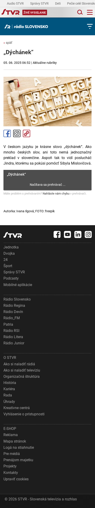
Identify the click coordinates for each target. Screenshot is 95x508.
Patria (8, 324)
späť (7, 42)
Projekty (10, 466)
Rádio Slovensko (17, 299)
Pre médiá (11, 454)
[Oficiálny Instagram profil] (88, 234)
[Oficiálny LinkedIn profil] (78, 234)
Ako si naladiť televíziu (21, 370)
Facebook (7, 133)
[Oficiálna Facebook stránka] (57, 234)
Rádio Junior (13, 343)
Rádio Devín (13, 312)
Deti (58, 3)
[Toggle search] (79, 12)
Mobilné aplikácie (17, 285)
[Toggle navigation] (90, 12)
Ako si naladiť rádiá (19, 364)
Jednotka (11, 247)
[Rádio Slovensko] (27, 26)
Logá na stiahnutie (18, 447)
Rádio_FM (11, 318)
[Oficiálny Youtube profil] (67, 234)
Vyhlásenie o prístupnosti (24, 414)
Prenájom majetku (18, 460)
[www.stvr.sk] (12, 235)
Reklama (10, 435)
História (9, 383)
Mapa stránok (14, 441)
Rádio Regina (14, 305)
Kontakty (10, 472)
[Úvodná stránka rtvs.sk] (10, 12)
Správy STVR (39, 3)
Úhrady (9, 401)
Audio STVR (15, 3)
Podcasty (11, 278)
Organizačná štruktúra (21, 376)
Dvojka (9, 253)
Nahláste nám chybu (56, 193)
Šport (7, 266)
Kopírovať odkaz (26, 133)
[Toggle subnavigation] (90, 26)
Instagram (17, 133)
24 (5, 259)
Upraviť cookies (16, 479)
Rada (7, 395)
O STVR (9, 357)
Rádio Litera (13, 337)
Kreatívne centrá (16, 408)
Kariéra (9, 389)
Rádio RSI (11, 330)
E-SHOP (9, 428)
